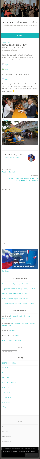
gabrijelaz (14, 50)
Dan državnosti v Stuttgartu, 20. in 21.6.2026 (15, 298)
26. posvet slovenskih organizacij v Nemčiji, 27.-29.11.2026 (19, 289)
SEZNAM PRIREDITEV (8, 397)
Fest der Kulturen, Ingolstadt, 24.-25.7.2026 (15, 284)
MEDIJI (4, 373)
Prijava (4, 427)
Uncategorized (6, 402)
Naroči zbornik (6, 271)
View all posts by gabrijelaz (13, 157)
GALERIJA (5, 368)
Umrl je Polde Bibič (8, 171)
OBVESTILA (6, 42)
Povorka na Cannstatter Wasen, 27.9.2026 (14, 294)
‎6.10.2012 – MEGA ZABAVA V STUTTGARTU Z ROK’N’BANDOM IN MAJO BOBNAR (23, 178)
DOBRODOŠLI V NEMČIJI (15, 340)
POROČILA (5, 387)
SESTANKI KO (6, 392)
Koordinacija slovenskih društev (20, 22)
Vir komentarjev (7, 437)
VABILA (4, 407)
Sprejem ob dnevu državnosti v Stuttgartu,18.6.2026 (18, 303)
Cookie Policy (32, 451)
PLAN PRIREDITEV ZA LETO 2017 (11, 382)
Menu (21, 35)
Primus (4, 340)
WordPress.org (6, 441)
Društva (12, 330)
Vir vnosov (5, 432)
